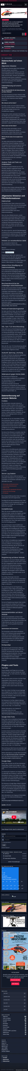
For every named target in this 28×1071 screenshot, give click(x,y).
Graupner (5, 1029)
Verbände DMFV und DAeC (9, 1030)
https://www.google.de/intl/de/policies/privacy (12, 713)
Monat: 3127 (5, 1046)
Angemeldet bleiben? (7, 842)
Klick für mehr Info (15, 979)
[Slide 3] (25, 34)
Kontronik (5, 1025)
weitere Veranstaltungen (14, 861)
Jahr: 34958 (4, 1048)
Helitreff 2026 (8, 856)
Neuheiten (5, 1023)
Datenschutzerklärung (8, 58)
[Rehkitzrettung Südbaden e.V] (14, 921)
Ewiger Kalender (4, 0)
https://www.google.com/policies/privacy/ (11, 758)
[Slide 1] (22, 34)
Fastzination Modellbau (10, 858)
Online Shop (6, 1034)
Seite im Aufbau (7, 1018)
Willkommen (6, 1032)
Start (2, 58)
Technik (5, 1021)
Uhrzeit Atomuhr (13, 0)
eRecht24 (8, 804)
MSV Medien (15, 983)
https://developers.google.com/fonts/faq (15, 754)
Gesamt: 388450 (6, 1051)
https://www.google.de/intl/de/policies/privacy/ (13, 800)
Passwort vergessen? (6, 847)
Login (4, 845)
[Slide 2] (24, 34)
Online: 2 (4, 1041)
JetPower (7, 853)
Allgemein (5, 1016)
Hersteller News (7, 1020)
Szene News (6, 1027)
